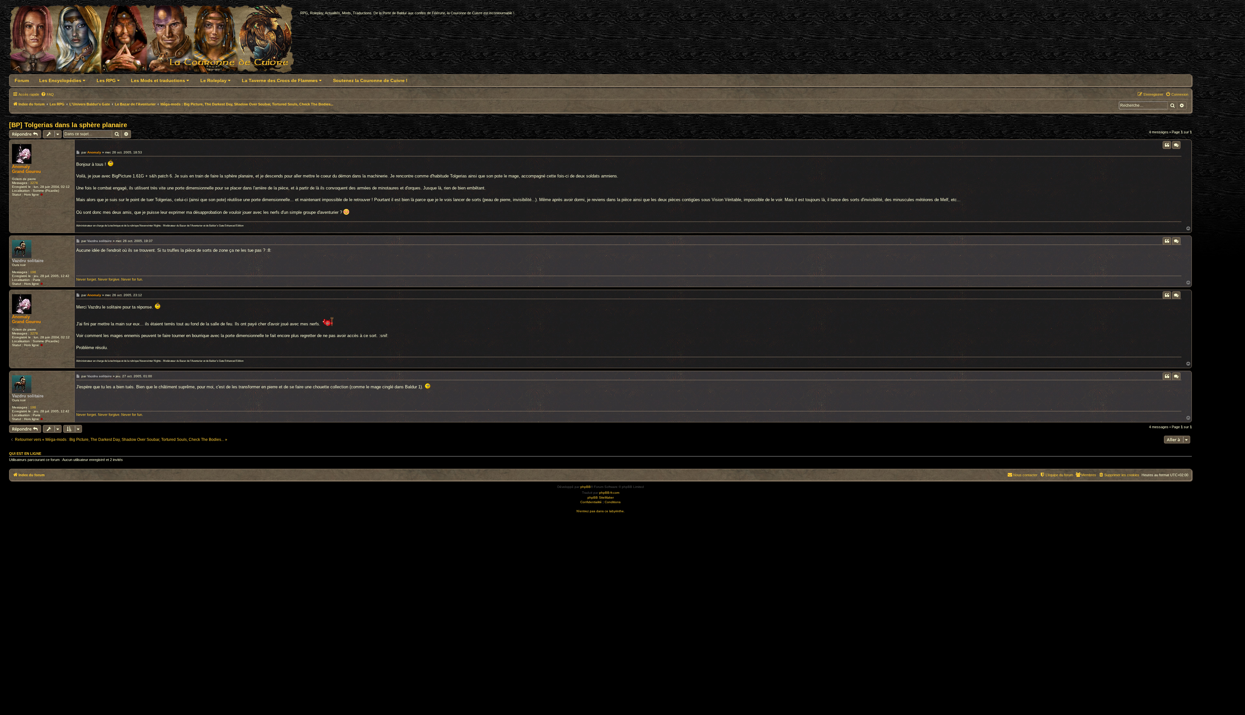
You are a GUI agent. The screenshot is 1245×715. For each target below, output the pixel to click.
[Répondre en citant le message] (1167, 145)
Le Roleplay (214, 80)
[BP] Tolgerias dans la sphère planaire (68, 124)
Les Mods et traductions (158, 80)
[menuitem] (47, 94)
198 (33, 272)
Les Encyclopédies (61, 80)
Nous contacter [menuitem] (1025, 475)
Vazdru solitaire (27, 260)
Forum (22, 80)
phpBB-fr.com (609, 492)
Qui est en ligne (25, 453)
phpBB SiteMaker (600, 497)
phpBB (585, 487)
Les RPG (107, 80)
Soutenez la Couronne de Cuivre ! (370, 80)
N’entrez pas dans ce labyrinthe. (600, 511)
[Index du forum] (155, 41)
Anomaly (21, 166)
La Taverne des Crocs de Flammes (280, 80)
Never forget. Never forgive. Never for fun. (109, 279)
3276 (34, 183)
